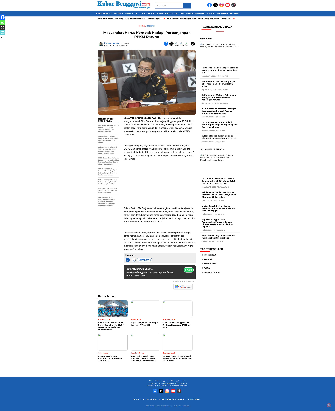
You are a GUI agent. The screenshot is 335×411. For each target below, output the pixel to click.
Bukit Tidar (148, 13)
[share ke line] (188, 45)
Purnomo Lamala (111, 43)
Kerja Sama (194, 399)
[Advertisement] (160, 181)
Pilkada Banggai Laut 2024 (170, 13)
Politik (206, 268)
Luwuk (189, 13)
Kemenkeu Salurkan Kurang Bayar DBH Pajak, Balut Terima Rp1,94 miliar (219, 83)
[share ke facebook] (166, 45)
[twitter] (216, 7)
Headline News (104, 13)
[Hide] (1, 38)
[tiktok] (234, 7)
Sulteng (211, 13)
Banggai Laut (132, 13)
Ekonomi (234, 13)
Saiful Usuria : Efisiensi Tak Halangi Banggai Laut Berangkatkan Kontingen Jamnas (219, 97)
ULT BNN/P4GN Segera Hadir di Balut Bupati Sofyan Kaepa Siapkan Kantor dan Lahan (219, 124)
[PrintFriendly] (2, 32)
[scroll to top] (322, 407)
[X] (2, 27)
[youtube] (228, 7)
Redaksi (137, 399)
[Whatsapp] (2, 22)
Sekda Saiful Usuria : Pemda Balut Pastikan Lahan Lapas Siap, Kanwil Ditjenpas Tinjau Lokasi (219, 194)
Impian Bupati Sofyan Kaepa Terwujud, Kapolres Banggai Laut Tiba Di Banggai (218, 208)
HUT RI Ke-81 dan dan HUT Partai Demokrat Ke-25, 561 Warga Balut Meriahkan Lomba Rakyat (218, 181)
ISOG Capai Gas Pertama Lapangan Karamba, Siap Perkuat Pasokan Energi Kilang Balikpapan (219, 111)
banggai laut (209, 255)
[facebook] (210, 7)
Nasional (118, 13)
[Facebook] (2, 17)
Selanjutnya (144, 260)
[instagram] (222, 7)
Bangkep (200, 13)
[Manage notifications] (329, 405)
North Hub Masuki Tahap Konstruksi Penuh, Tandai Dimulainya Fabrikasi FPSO (220, 70)
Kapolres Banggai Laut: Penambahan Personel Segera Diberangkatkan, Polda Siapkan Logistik (217, 223)
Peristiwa (222, 13)
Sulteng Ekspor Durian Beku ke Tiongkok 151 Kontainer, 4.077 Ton (219, 137)
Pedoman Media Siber (172, 399)
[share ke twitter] (172, 45)
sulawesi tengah (211, 272)
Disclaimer (151, 399)
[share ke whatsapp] (177, 45)
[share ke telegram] (182, 45)
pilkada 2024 (209, 263)
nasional (207, 259)
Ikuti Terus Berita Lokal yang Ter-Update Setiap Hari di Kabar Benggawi (117, 19)
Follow (188, 270)
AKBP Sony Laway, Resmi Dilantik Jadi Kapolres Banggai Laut (218, 236)
